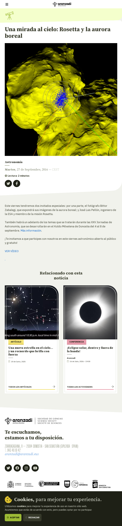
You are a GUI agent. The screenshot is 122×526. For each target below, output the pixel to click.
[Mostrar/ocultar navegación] (7, 4)
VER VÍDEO (12, 251)
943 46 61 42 (14, 450)
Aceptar (14, 517)
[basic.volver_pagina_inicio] (62, 4)
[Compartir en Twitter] (8, 183)
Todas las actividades (80, 386)
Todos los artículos (20, 386)
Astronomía (13, 162)
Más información (31, 230)
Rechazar (33, 517)
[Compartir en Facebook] (16, 183)
